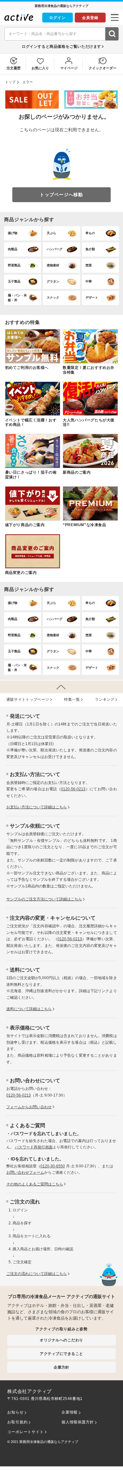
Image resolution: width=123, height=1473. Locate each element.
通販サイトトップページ (27, 699)
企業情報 (70, 1412)
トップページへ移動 (61, 194)
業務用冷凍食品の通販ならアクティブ (48, 1442)
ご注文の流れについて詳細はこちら (36, 1273)
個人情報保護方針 (78, 1422)
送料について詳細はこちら (29, 1009)
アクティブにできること (61, 1354)
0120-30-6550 (52, 1166)
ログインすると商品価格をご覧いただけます (61, 46)
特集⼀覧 (72, 699)
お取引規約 (17, 1422)
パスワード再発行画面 (34, 1147)
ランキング (104, 699)
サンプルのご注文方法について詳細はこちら (44, 899)
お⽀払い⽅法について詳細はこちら (36, 807)
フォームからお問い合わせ (29, 1107)
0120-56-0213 (73, 789)
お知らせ (15, 1412)
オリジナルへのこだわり (61, 1340)
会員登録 (90, 18)
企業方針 (61, 1367)
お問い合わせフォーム (25, 1172)
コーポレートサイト (25, 1432)
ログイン (57, 18)
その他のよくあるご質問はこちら (34, 1184)
